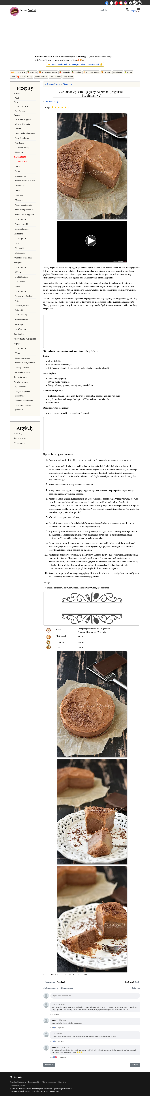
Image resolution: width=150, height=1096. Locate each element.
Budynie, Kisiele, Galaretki (22, 308)
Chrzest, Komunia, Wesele (22, 126)
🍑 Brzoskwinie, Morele (48, 72)
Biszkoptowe (20, 176)
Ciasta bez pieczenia (23, 205)
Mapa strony (62, 1082)
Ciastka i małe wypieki (24, 214)
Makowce (19, 195)
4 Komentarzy (52, 101)
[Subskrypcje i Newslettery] (129, 5)
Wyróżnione (19, 443)
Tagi (17, 98)
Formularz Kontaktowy (18, 1082)
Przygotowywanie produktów (22, 393)
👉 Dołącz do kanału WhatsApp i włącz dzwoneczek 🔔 (75, 64)
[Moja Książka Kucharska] (139, 4)
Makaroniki (20, 253)
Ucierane (19, 200)
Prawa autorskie (33, 1082)
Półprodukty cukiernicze (25, 339)
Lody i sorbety (21, 315)
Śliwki (13, 77)
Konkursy (18, 433)
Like (51, 1014)
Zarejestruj (129, 982)
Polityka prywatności (49, 1082)
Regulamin (61, 982)
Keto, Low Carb (55, 77)
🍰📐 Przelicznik (18, 72)
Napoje (17, 343)
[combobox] (111, 10)
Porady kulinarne (22, 382)
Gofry (17, 301)
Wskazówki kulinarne (24, 401)
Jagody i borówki (40, 77)
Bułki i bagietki (21, 277)
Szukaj (17, 93)
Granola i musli (21, 319)
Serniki (18, 190)
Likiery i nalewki (22, 367)
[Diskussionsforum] (135, 4)
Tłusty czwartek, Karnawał (22, 150)
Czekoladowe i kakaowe (25, 181)
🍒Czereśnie (76, 72)
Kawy (17, 353)
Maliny (29, 77)
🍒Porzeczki (32, 72)
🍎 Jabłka (21, 77)
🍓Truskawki (64, 72)
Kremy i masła (20, 377)
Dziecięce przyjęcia (23, 119)
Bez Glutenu (117, 72)
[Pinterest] (116, 3)
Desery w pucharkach (24, 296)
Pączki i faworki (21, 229)
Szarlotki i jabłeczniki (24, 210)
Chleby (18, 272)
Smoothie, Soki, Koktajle (25, 363)
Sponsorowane (20, 438)
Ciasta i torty (20, 157)
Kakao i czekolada (22, 358)
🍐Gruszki (128, 72)
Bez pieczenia (68, 77)
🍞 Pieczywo (106, 72)
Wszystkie (22, 161)
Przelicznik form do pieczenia (23, 407)
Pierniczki (19, 248)
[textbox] (95, 996)
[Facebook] (107, 3)
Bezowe (18, 171)
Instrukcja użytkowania (18, 1086)
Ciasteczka (18, 233)
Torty (17, 166)
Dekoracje (18, 324)
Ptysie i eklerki (21, 224)
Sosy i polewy (20, 334)
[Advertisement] (75, 34)
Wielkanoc (19, 143)
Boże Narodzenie (22, 138)
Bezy (17, 243)
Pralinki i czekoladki (23, 257)
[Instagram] (125, 3)
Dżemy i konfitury (22, 372)
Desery (17, 286)
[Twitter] (111, 3)
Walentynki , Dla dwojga (25, 133)
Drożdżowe (19, 185)
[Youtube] (121, 3)
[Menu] (138, 10)
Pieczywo (18, 262)
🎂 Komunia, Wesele (91, 72)
